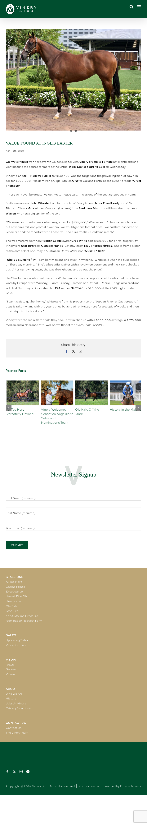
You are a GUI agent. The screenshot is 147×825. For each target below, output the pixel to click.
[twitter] (14, 771)
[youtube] (27, 771)
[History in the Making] (125, 382)
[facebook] (7, 771)
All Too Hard (14, 582)
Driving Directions (18, 708)
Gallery (11, 669)
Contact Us (13, 728)
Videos (10, 674)
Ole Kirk (11, 606)
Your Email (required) (20, 528)
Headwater (13, 601)
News (10, 664)
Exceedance (14, 591)
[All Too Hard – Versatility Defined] (22, 382)
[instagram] (21, 771)
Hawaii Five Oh (16, 596)
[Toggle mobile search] (131, 7)
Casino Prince (15, 587)
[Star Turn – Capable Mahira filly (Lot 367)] (73, 80)
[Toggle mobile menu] (139, 7)
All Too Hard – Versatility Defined (19, 412)
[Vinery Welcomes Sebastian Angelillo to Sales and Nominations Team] (56, 382)
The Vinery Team (17, 733)
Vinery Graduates (18, 645)
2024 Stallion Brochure (22, 616)
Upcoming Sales (17, 640)
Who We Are (14, 694)
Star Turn (12, 611)
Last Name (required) (20, 513)
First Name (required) (20, 498)
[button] (8, 408)
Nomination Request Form (24, 621)
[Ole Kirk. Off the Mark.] (90, 382)
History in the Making (124, 410)
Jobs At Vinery (16, 703)
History (11, 698)
